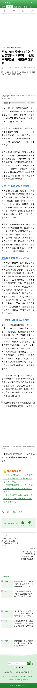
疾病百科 (31, 676)
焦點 (3, 7)
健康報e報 (20, 667)
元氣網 (7, 48)
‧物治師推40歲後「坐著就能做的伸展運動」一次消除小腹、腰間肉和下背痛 (18, 478)
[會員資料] (31, 2)
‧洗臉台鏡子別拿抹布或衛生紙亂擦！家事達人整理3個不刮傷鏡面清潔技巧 (17, 498)
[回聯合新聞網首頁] (2, 2)
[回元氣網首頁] (7, 2)
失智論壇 (17, 7)
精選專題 (23, 676)
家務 (14, 269)
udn (2, 48)
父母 (26, 286)
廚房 (3, 258)
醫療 (25, 7)
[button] (34, 7)
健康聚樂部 (15, 676)
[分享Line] (14, 10)
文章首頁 (18, 679)
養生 (9, 7)
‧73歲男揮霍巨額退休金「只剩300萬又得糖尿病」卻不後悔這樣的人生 (18, 488)
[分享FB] (4, 10)
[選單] (34, 2)
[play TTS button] (10, 103)
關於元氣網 (6, 676)
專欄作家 (25, 679)
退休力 (11, 679)
